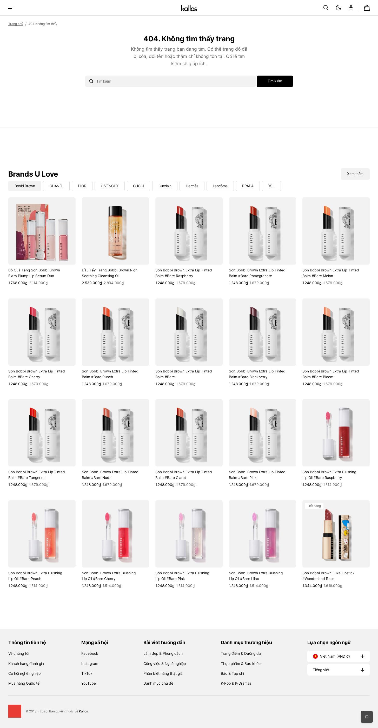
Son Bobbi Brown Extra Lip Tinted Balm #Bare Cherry (36, 374)
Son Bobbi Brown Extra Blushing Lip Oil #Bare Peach (35, 576)
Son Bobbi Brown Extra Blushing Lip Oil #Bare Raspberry (329, 475)
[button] (326, 8)
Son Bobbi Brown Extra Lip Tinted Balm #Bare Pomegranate (257, 273)
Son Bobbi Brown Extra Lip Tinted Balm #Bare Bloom (330, 374)
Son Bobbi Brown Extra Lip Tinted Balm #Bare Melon (330, 273)
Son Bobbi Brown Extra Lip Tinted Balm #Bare (183, 374)
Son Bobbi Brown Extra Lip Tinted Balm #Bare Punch (110, 374)
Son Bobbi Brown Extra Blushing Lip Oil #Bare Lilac (256, 576)
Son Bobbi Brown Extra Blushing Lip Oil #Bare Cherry (109, 576)
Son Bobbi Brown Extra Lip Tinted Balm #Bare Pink (257, 475)
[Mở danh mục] (10, 8)
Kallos (83, 711)
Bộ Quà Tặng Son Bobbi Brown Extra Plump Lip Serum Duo (34, 273)
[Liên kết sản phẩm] (42, 241)
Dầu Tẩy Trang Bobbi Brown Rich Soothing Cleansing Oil (109, 273)
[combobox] (170, 81)
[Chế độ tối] (338, 8)
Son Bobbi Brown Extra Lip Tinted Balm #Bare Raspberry (183, 273)
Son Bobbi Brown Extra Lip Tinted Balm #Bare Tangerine (36, 475)
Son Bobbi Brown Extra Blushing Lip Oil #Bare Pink (182, 576)
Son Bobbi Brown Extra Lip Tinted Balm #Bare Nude (110, 475)
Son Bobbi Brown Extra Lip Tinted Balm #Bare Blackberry (257, 374)
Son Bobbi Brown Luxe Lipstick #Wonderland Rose (328, 576)
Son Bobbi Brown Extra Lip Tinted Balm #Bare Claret (183, 475)
